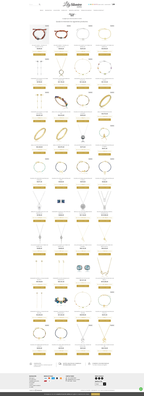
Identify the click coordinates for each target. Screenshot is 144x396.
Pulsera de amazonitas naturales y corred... (104, 145)
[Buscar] (39, 4)
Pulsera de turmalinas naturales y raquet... (83, 112)
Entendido (95, 394)
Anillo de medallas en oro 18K (61, 145)
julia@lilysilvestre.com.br (74, 379)
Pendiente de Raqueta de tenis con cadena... (39, 79)
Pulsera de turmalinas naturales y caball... (83, 179)
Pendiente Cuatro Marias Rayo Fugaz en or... (61, 279)
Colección (56, 10)
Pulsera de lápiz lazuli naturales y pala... (61, 345)
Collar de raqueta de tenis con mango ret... (61, 245)
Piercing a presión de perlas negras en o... (61, 312)
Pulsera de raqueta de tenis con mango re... (83, 46)
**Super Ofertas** (98, 10)
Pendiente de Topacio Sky (83, 278)
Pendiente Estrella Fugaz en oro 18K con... (39, 312)
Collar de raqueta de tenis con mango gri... (39, 245)
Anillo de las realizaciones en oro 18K (61, 112)
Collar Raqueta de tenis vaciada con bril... (83, 245)
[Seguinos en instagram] (96, 378)
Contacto (64, 10)
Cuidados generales (34, 381)
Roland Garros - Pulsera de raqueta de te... (39, 46)
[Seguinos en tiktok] (102, 378)
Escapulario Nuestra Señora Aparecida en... (104, 212)
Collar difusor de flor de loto (83, 145)
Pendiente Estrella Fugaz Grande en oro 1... (39, 279)
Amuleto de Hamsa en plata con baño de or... (39, 212)
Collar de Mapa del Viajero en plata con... (83, 345)
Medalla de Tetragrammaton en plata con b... (83, 212)
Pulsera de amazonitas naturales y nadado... (39, 179)
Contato (31, 384)
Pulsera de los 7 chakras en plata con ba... (104, 79)
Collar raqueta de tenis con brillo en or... (104, 245)
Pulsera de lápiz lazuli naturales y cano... (104, 179)
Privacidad (31, 382)
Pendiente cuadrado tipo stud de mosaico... (61, 212)
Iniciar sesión (107, 4)
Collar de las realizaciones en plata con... (61, 79)
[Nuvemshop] (35, 390)
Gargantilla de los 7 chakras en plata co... (82, 79)
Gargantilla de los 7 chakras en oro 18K (82, 312)
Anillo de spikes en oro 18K (104, 111)
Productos (48, 10)
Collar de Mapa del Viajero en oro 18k (104, 345)
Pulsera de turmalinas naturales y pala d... (39, 345)
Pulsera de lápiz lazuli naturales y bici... (61, 179)
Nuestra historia (74, 10)
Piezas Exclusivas (86, 10)
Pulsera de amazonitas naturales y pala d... (104, 312)
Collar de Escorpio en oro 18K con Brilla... (104, 279)
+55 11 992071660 (72, 378)
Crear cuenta (101, 4)
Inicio (41, 10)
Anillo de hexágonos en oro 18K (39, 145)
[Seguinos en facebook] (99, 378)
